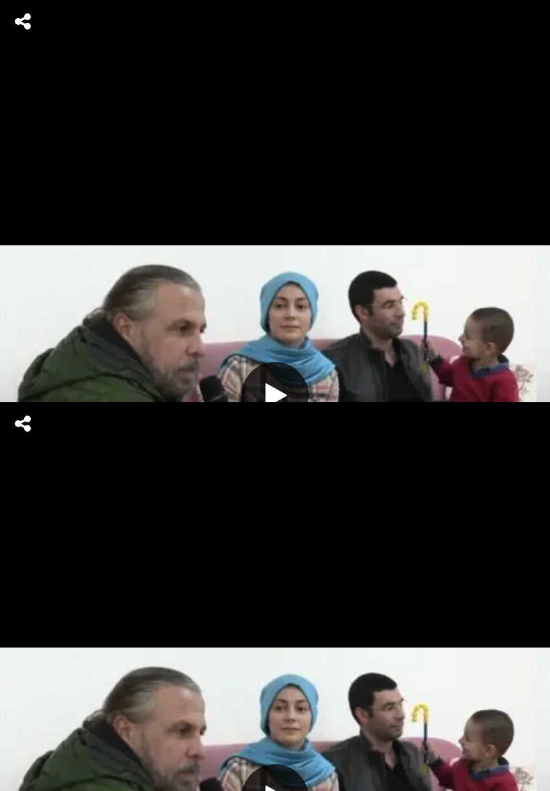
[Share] (23, 21)
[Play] (275, 395)
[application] (275, 395)
